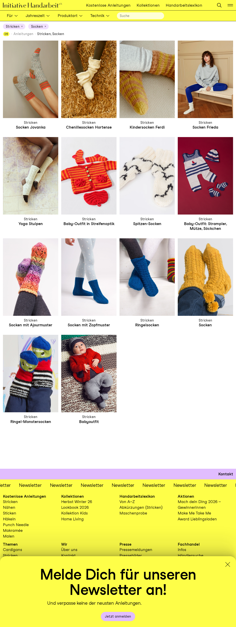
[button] (219, 5)
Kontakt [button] (225, 474)
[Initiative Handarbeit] (35, 5)
